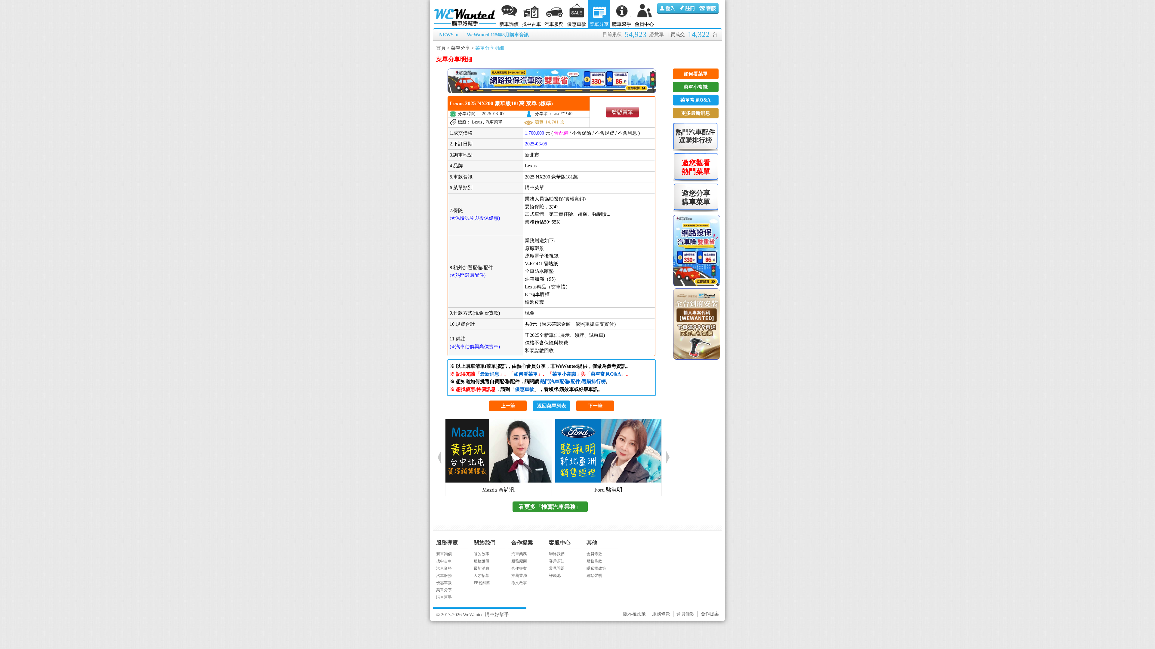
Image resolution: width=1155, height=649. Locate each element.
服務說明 (481, 561)
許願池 (555, 575)
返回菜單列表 (551, 405)
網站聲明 (594, 575)
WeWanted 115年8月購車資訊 (498, 34)
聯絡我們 (557, 554)
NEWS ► (449, 34)
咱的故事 (481, 554)
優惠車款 (576, 24)
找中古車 (531, 24)
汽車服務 (554, 24)
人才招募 (481, 575)
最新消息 (489, 373)
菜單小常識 (564, 373)
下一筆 (595, 405)
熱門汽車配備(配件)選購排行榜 (573, 381)
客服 (708, 8)
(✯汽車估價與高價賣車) (475, 346)
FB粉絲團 (482, 582)
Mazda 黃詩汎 (498, 490)
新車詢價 (509, 24)
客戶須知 (557, 561)
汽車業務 (519, 554)
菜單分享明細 (489, 47)
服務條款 (594, 561)
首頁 (441, 47)
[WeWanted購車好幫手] (465, 9)
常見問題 (557, 568)
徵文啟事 (519, 582)
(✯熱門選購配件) (467, 275)
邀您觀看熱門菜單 (696, 167)
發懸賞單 (622, 112)
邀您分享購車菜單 (696, 197)
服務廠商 (519, 561)
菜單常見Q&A (606, 373)
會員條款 (594, 554)
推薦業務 (519, 575)
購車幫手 (621, 24)
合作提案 (519, 568)
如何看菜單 (526, 373)
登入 (667, 8)
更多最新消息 (695, 113)
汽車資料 (444, 568)
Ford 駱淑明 (608, 490)
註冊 (688, 8)
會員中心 (644, 24)
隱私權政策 (596, 568)
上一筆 (508, 405)
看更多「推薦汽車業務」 (550, 507)
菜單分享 (599, 24)
